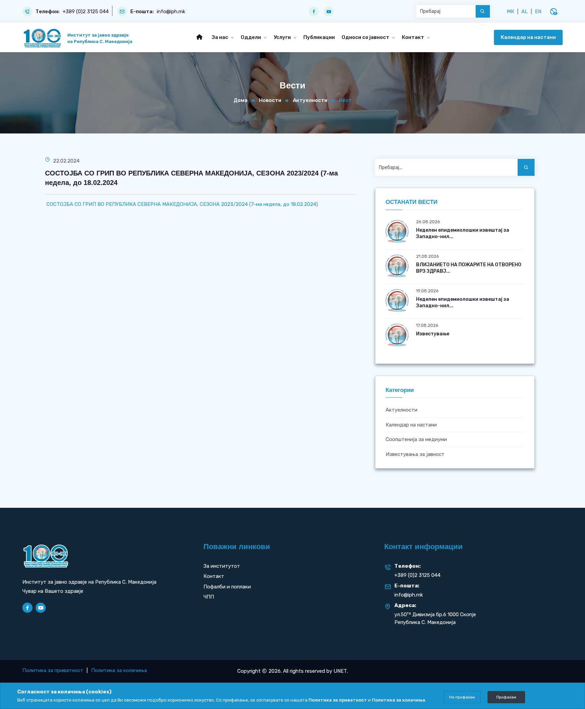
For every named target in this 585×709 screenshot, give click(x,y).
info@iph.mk (171, 11)
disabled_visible (553, 11)
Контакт (413, 37)
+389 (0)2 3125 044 (86, 11)
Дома (240, 100)
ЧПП (208, 597)
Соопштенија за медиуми (416, 440)
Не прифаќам (462, 697)
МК (510, 11)
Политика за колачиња (119, 670)
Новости (270, 100)
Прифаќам (506, 697)
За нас (220, 37)
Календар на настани (528, 37)
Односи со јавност (366, 37)
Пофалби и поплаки (227, 587)
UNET (340, 671)
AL (524, 11)
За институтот (221, 566)
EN (538, 11)
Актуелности (310, 100)
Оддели (251, 37)
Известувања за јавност (415, 454)
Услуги (283, 37)
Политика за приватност (52, 670)
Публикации (319, 37)
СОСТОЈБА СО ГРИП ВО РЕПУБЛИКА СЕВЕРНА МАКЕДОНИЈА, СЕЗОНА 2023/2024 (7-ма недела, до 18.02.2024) (181, 204)
